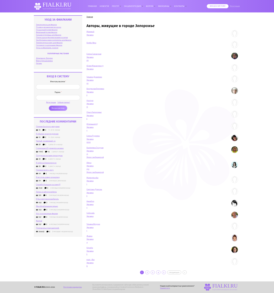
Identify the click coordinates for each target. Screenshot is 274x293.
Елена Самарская (93, 54)
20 (87, 60)
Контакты (179, 6)
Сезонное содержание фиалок (49, 45)
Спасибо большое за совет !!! (48, 185)
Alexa (88, 163)
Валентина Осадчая (94, 148)
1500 (88, 142)
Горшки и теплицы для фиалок (48, 35)
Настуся (89, 100)
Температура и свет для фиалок (49, 43)
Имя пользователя (58, 82)
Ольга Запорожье (94, 112)
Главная (92, 6)
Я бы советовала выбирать (47, 199)
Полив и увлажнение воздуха (48, 27)
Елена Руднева (93, 136)
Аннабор (90, 201)
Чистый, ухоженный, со (46, 141)
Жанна (89, 236)
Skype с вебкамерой (95, 157)
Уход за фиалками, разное (47, 48)
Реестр (115, 6)
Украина (89, 35)
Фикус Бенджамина (44, 61)
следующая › (174, 272)
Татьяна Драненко (94, 77)
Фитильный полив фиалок (46, 32)
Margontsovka (92, 178)
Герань (39, 63)
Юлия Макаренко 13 (94, 66)
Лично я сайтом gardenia (46, 192)
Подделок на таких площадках (49, 156)
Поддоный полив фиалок (47, 30)
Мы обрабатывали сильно (47, 206)
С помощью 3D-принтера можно (50, 148)
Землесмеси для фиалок (46, 25)
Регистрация (235, 6)
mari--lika (90, 260)
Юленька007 (92, 124)
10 (87, 83)
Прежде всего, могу (45, 170)
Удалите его (165, 288)
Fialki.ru (103, 287)
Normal (39, 221)
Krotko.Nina (91, 43)
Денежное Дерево (44, 58)
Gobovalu (90, 213)
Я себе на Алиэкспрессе (46, 163)
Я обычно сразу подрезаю (47, 134)
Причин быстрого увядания (48, 126)
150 (87, 169)
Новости (104, 6)
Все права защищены (72, 287)
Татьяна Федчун (93, 224)
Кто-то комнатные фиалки (47, 214)
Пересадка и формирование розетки (52, 37)
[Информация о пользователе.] (234, 33)
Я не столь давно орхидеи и (48, 177)
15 (87, 154)
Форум (149, 6)
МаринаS (90, 32)
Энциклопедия (132, 6)
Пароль (58, 92)
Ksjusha (89, 248)
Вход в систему (217, 6)
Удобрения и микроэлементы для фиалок (53, 40)
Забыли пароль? (63, 102)
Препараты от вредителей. (47, 228)
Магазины (163, 6)
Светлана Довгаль (94, 189)
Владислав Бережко (95, 89)
